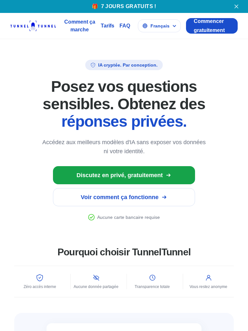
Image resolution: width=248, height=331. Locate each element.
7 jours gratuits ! (124, 6)
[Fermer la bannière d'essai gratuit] (236, 6)
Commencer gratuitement (209, 25)
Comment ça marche (79, 25)
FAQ (124, 25)
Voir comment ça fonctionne (120, 197)
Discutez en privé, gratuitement (120, 175)
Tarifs (107, 25)
